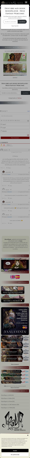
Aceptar (15, 450)
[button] (28, 435)
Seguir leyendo (15, 26)
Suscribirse (22, 21)
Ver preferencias (15, 454)
